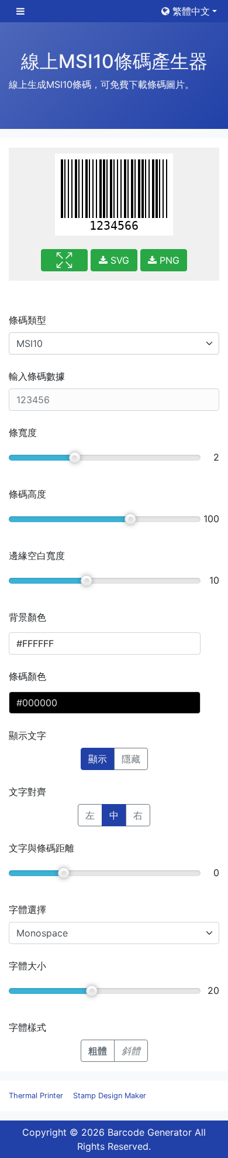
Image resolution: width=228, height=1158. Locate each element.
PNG (168, 260)
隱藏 (131, 759)
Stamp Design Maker (109, 1095)
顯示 (97, 759)
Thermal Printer (36, 1095)
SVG (118, 260)
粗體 (97, 1051)
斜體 (131, 1051)
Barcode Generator (150, 1132)
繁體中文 (190, 11)
